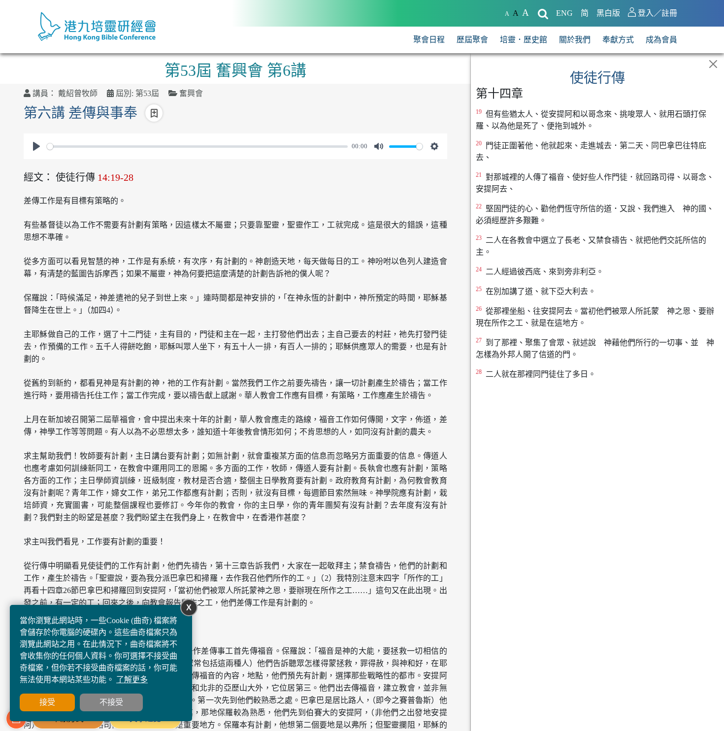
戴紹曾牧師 (78, 93)
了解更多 (132, 679)
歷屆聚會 (472, 39)
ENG (564, 13)
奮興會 (191, 93)
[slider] (197, 146)
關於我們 (575, 39)
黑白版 (608, 13)
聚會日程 (429, 39)
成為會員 (661, 39)
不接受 (111, 702)
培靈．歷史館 (523, 39)
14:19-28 (115, 177)
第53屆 (147, 93)
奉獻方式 (618, 39)
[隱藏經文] (713, 64)
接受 (47, 702)
